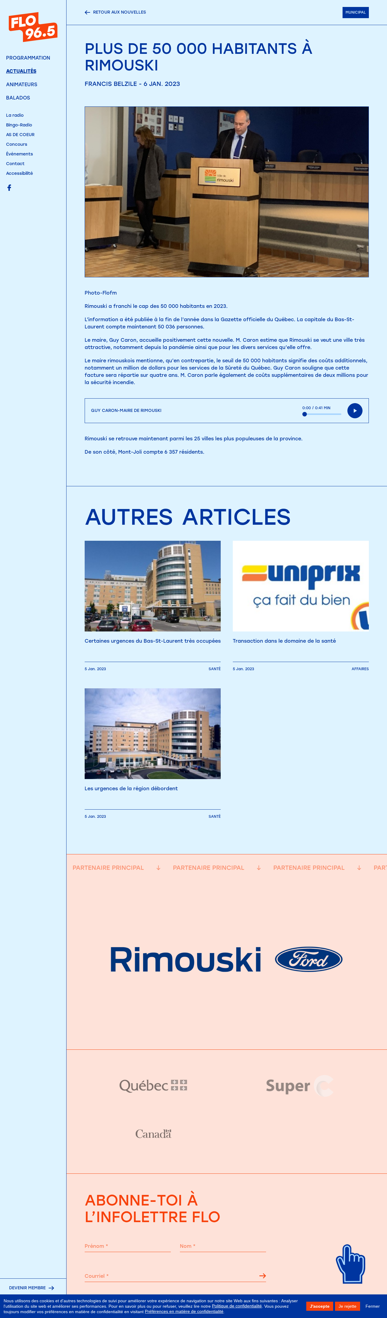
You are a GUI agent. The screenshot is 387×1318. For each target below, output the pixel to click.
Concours (16, 144)
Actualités (21, 71)
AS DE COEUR (20, 134)
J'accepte (320, 1306)
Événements (19, 154)
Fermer (373, 1306)
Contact (15, 163)
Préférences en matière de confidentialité (184, 1311)
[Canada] (153, 1134)
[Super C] (300, 1086)
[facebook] (9, 188)
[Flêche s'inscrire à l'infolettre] (262, 1276)
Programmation (28, 58)
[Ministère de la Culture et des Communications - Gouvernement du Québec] (153, 1086)
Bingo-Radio (19, 125)
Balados (18, 98)
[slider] (321, 414)
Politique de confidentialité (237, 1305)
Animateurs (21, 84)
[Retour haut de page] (351, 1291)
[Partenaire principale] (227, 1034)
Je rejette (347, 1306)
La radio (15, 115)
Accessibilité (19, 173)
